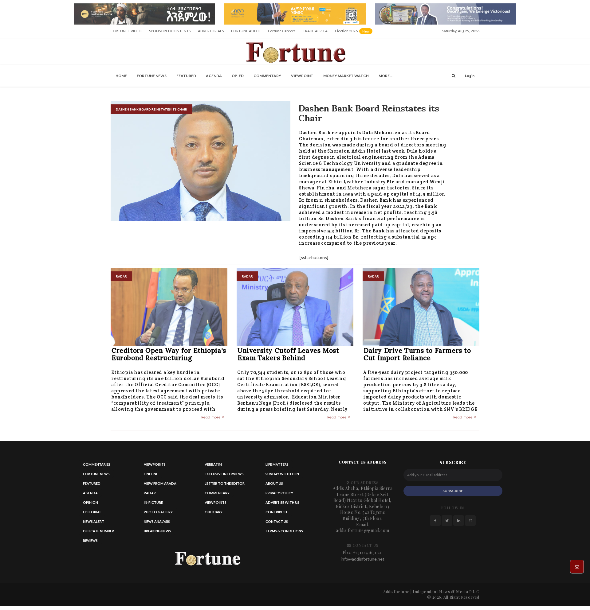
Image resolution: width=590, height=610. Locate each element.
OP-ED (238, 77)
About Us (274, 486)
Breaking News (157, 533)
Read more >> (213, 419)
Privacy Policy (279, 495)
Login (469, 77)
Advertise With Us (282, 505)
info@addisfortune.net (362, 560)
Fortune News (152, 77)
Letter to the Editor (225, 486)
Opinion (90, 505)
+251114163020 (368, 554)
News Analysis (157, 524)
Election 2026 (354, 34)
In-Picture (153, 505)
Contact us (277, 524)
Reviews (90, 543)
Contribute (277, 514)
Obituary (213, 514)
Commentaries (96, 466)
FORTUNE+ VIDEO (126, 32)
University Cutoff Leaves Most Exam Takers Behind (288, 356)
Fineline (151, 476)
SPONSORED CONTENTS (170, 32)
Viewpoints (155, 466)
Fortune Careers (282, 32)
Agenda (214, 77)
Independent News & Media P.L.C (446, 593)
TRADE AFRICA (315, 32)
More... (385, 77)
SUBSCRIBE (452, 492)
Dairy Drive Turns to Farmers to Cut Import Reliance (417, 356)
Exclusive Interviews (224, 476)
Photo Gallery (158, 514)
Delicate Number (98, 533)
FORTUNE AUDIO (246, 32)
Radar (150, 495)
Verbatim (213, 466)
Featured (186, 77)
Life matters (277, 466)
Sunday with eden (282, 476)
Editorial (92, 514)
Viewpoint (302, 77)
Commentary (267, 77)
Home (121, 77)
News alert (93, 524)
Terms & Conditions (284, 533)
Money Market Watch (346, 77)
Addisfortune (396, 593)
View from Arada (160, 486)
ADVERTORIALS (211, 32)
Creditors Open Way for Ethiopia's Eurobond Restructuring (169, 356)
